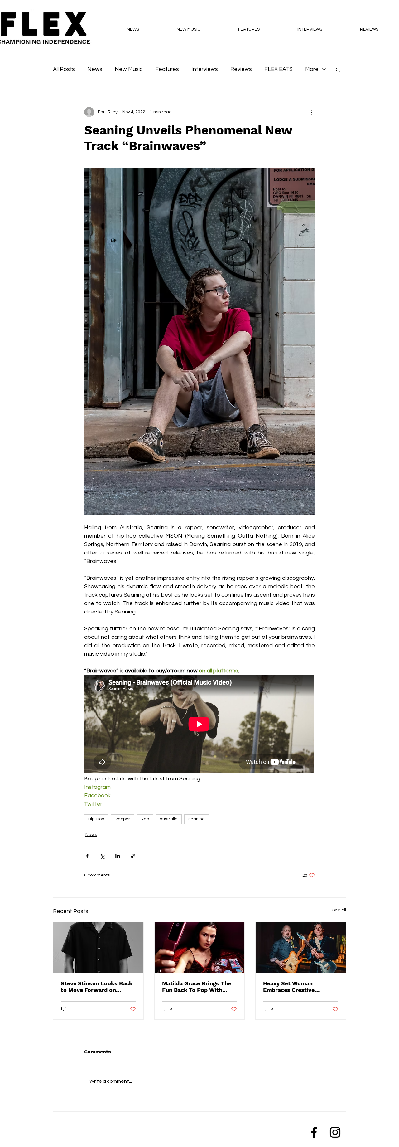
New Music (129, 69)
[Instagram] (335, 1132)
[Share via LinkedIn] (118, 856)
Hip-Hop (96, 819)
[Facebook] (314, 1132)
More (312, 69)
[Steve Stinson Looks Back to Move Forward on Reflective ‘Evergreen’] (98, 947)
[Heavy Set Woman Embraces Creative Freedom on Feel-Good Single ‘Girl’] (301, 947)
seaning (196, 819)
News (94, 69)
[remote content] (199, 724)
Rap (145, 819)
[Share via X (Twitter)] (102, 856)
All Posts (64, 69)
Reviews (241, 69)
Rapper (122, 819)
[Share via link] (133, 856)
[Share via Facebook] (87, 856)
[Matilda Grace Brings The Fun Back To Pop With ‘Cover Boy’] (200, 947)
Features (167, 69)
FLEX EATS (278, 69)
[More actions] (311, 112)
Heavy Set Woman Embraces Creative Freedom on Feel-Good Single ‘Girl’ (294, 986)
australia (169, 819)
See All (339, 910)
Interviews (204, 69)
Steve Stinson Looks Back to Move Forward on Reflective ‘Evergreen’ (96, 986)
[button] (338, 69)
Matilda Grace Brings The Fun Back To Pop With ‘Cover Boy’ (196, 986)
